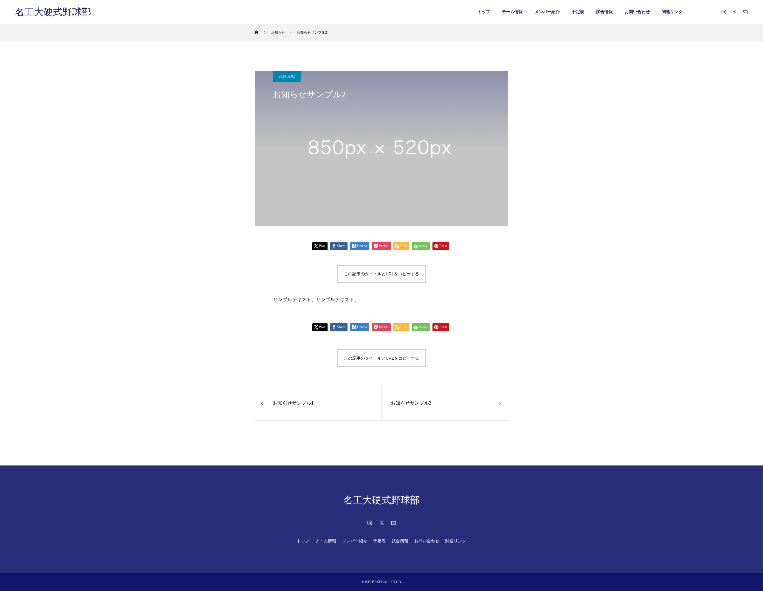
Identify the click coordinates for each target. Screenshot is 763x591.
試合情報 (604, 12)
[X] (734, 12)
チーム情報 (512, 12)
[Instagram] (724, 12)
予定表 (578, 12)
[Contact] (745, 12)
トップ (483, 12)
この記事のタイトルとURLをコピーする (381, 273)
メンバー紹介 (547, 12)
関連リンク (672, 12)
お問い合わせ (637, 12)
